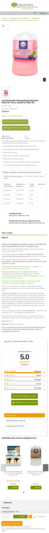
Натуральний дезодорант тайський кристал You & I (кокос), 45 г (36, 473)
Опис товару (7, 233)
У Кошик (22, 516)
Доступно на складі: (8, 109)
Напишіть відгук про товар (15, 121)
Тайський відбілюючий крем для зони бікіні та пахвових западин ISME (13, 473)
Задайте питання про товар (17, 128)
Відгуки (5, 237)
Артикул (4, 106)
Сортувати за (11, 426)
